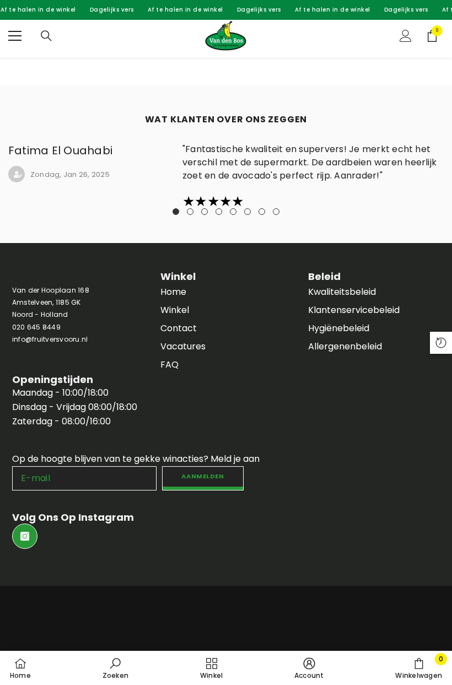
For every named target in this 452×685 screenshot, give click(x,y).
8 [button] (276, 211)
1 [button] (176, 211)
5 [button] (233, 211)
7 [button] (262, 211)
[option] (226, 176)
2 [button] (190, 211)
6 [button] (247, 211)
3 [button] (204, 211)
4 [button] (219, 211)
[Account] (406, 36)
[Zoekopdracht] (46, 35)
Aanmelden (202, 476)
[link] (115, 668)
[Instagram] (24, 536)
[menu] (14, 35)
